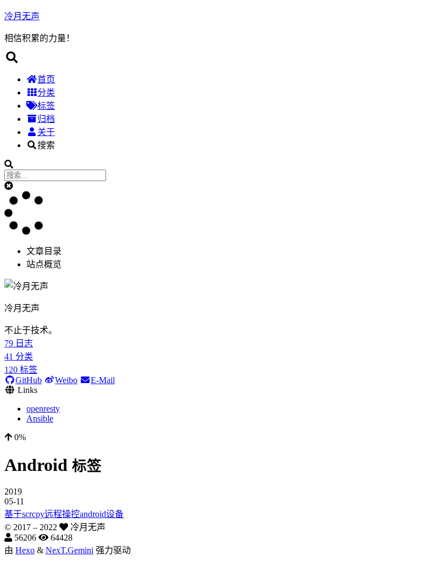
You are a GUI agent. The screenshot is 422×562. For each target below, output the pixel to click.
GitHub (28, 380)
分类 (46, 92)
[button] (8, 185)
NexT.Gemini (69, 550)
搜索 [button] (46, 145)
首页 (46, 79)
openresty (43, 408)
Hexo (25, 550)
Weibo (66, 380)
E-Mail (103, 380)
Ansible (39, 418)
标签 (46, 105)
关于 (46, 132)
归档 (46, 118)
